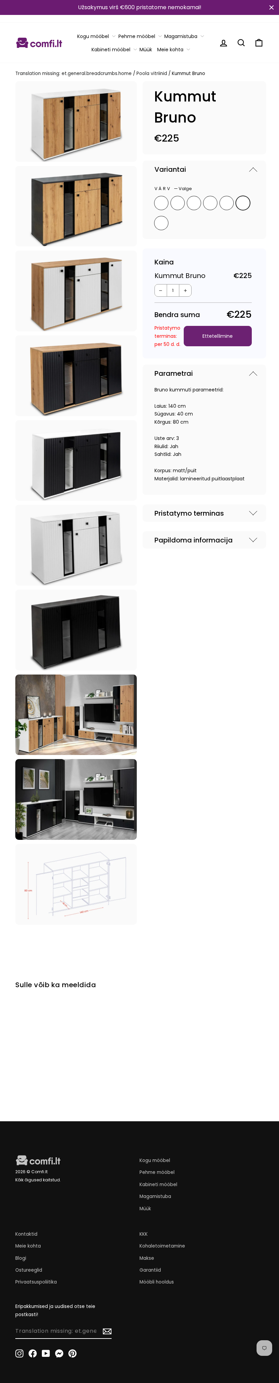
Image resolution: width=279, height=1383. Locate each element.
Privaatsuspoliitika (36, 1282)
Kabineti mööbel (111, 49)
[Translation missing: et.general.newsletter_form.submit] (107, 1331)
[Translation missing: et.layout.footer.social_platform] (19, 1353)
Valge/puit (194, 203)
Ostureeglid (28, 1270)
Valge (243, 203)
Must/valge (226, 203)
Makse (147, 1258)
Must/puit (210, 203)
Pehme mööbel (136, 36)
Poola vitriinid (151, 73)
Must (161, 223)
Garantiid (150, 1270)
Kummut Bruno (33, 1057)
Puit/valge (161, 203)
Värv (173, 188)
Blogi (20, 1258)
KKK (144, 1234)
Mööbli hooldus (157, 1282)
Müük (146, 49)
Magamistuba (180, 36)
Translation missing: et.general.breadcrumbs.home (73, 73)
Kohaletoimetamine (162, 1246)
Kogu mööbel (93, 36)
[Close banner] (271, 7)
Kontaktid (26, 1234)
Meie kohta (170, 49)
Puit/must (177, 203)
